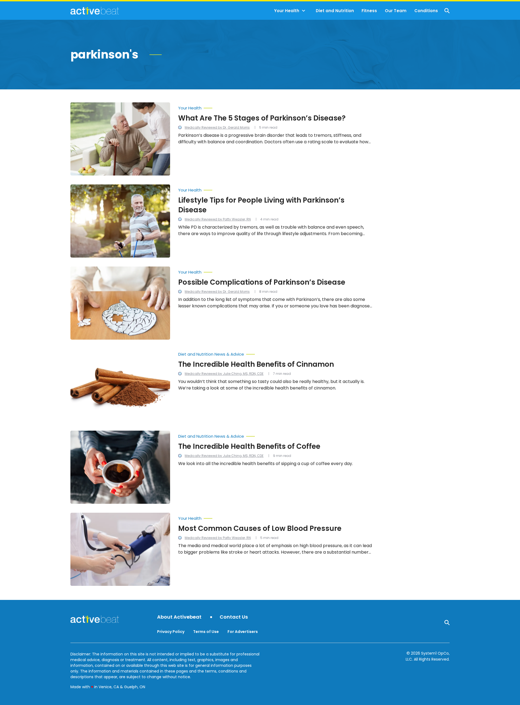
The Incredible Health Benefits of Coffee (249, 446)
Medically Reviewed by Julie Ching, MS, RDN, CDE (224, 373)
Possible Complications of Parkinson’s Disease (261, 282)
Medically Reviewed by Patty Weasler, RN (218, 219)
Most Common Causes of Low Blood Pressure (260, 528)
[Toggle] (303, 11)
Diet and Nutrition (335, 10)
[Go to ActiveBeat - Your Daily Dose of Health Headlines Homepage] (94, 10)
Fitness (369, 10)
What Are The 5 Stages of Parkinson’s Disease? (262, 118)
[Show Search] (447, 10)
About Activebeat (179, 617)
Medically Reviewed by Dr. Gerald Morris (217, 127)
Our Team (396, 10)
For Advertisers (242, 631)
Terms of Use (206, 631)
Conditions (426, 10)
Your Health (286, 10)
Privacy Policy (170, 631)
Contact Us (234, 617)
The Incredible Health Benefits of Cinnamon (256, 364)
